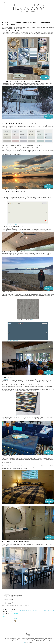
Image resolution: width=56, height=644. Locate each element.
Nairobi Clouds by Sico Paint (12, 224)
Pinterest (28, 634)
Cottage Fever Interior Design (28, 6)
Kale (24, 642)
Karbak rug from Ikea (20, 415)
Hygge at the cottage (47, 610)
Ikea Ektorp (6, 379)
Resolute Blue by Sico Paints (12, 340)
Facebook (28, 635)
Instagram (28, 632)
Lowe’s (13, 292)
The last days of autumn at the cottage (29, 610)
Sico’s (19, 144)
